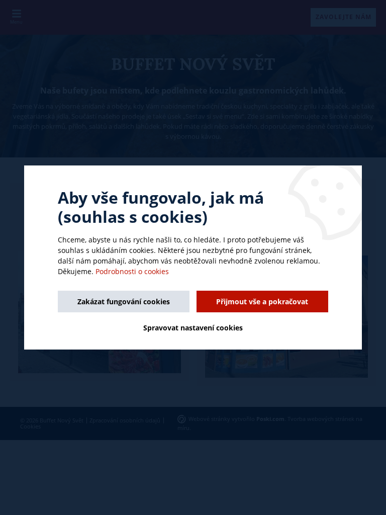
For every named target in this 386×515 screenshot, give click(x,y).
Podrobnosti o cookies (132, 271)
